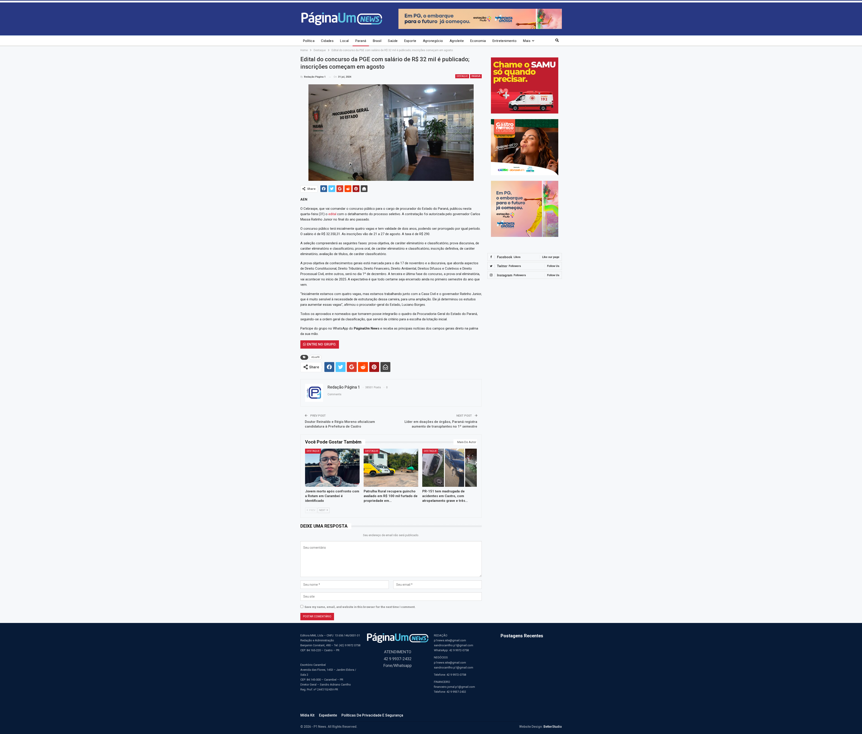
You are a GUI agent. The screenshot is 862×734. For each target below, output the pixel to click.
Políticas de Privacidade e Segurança (372, 715)
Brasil (377, 41)
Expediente (328, 715)
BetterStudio (552, 726)
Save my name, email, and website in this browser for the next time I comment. (360, 607)
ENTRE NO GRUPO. (321, 344)
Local (344, 41)
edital (332, 214)
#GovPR (315, 357)
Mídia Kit (307, 715)
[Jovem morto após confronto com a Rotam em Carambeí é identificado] (332, 468)
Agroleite (457, 41)
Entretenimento (505, 41)
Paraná (360, 41)
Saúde (393, 41)
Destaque (462, 76)
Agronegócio (433, 41)
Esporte (410, 41)
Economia (478, 41)
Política (309, 41)
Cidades (327, 41)
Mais (526, 41)
